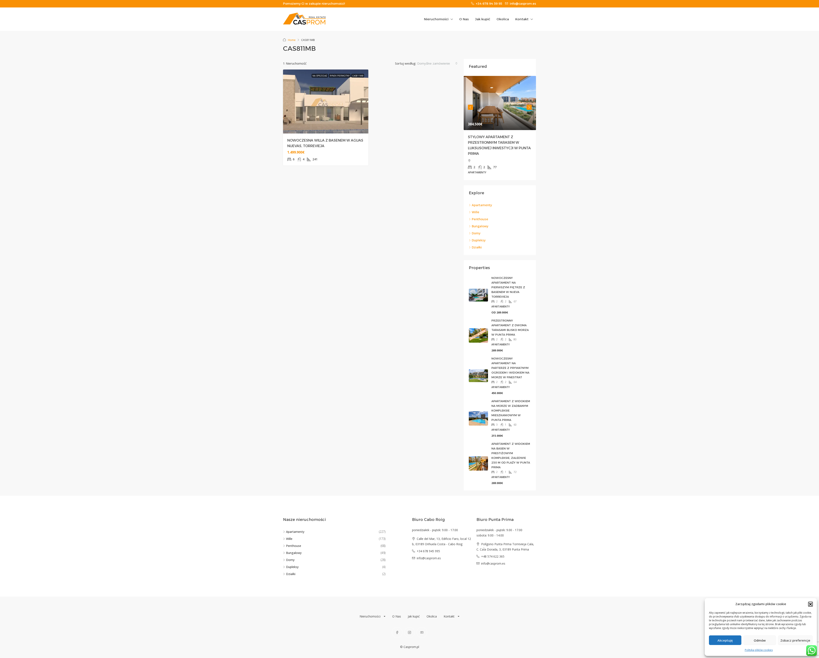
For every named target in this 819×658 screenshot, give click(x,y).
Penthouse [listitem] (480, 219)
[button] (810, 604)
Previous (470, 107)
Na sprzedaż (319, 75)
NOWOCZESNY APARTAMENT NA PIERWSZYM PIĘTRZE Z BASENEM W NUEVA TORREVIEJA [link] (508, 287)
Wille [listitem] (475, 212)
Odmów (760, 640)
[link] (500, 103)
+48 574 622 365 (492, 556)
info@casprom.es (429, 558)
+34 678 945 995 (428, 551)
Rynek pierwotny (340, 75)
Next (529, 107)
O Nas (464, 19)
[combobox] (437, 63)
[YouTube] (422, 632)
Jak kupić (482, 19)
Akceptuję (725, 640)
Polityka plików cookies (759, 650)
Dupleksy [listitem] (479, 240)
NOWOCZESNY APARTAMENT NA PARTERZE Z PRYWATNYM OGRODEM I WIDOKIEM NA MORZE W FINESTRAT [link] (510, 368)
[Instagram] (409, 632)
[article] (500, 128)
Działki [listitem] (477, 247)
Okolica (503, 19)
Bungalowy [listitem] (480, 226)
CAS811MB (357, 75)
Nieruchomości (436, 19)
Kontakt (522, 19)
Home (292, 40)
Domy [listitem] (476, 233)
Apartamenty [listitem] (482, 205)
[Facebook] (397, 632)
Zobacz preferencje (795, 640)
